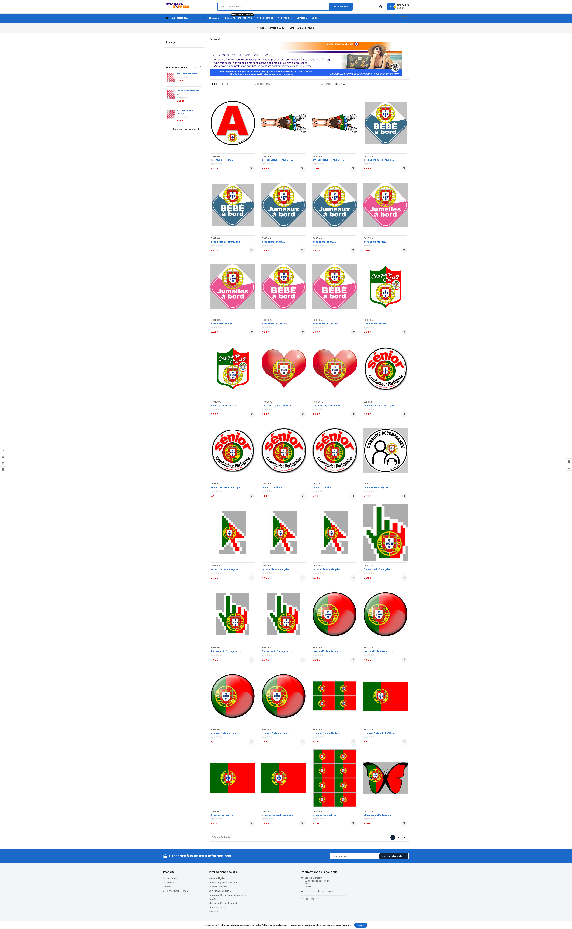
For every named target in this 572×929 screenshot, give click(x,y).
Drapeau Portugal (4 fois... (327, 733)
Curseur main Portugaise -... (379, 569)
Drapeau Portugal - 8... (325, 815)
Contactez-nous (401, 16)
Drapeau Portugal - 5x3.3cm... (277, 815)
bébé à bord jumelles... (375, 242)
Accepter (361, 925)
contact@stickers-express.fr (319, 891)
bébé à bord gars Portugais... (379, 160)
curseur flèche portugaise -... (226, 569)
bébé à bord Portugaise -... (276, 323)
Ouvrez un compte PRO (220, 891)
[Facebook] (3, 451)
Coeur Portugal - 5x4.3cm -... (328, 405)
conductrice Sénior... (273, 487)
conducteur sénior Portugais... (380, 405)
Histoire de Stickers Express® (223, 903)
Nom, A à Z (370, 84)
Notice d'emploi (170, 878)
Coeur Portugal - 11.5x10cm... (277, 405)
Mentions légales (217, 878)
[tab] (213, 83)
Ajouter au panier (251, 168)
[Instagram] (3, 470)
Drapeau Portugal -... (222, 815)
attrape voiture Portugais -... (277, 160)
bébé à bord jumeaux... (273, 242)
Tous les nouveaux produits (187, 129)
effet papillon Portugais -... (378, 815)
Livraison (167, 887)
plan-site (213, 912)
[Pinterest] (3, 463)
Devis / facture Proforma (175, 891)
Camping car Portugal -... (377, 323)
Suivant (404, 837)
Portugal (171, 42)
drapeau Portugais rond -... (327, 651)
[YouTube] (3, 457)
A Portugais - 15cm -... (222, 160)
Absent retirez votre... (188, 74)
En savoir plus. (343, 925)
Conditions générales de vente (223, 882)
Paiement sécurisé (218, 887)
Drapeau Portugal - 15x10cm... (379, 733)
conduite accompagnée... (377, 487)
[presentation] (195, 67)
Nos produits (169, 882)
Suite (314, 18)
